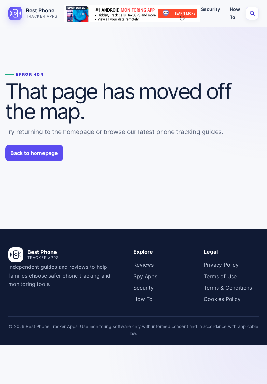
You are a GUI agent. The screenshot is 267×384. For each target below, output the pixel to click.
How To (235, 13)
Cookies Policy (222, 299)
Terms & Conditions (228, 287)
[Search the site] (252, 13)
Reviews (144, 264)
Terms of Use (220, 276)
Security (210, 9)
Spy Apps (145, 276)
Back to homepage (34, 153)
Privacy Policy (221, 264)
